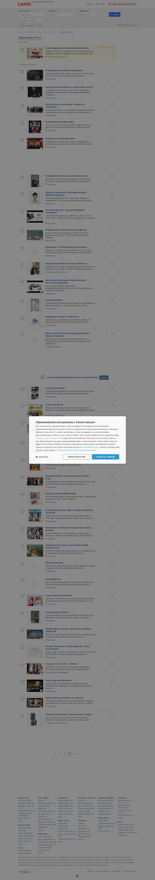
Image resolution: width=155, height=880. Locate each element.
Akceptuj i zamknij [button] (106, 457)
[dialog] (77, 440)
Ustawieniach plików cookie (67, 450)
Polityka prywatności (88, 450)
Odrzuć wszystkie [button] (76, 457)
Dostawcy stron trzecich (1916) (49, 438)
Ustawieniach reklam (90, 447)
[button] (42, 457)
